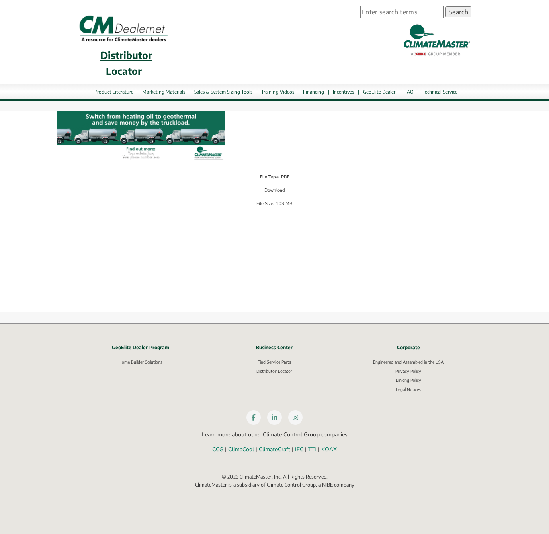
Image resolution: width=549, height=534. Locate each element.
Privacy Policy (408, 371)
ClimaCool (241, 449)
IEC (299, 449)
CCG (217, 449)
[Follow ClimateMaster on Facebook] (253, 417)
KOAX (329, 449)
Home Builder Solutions (140, 361)
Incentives (343, 92)
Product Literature (113, 92)
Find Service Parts (274, 361)
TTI (312, 449)
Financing (313, 92)
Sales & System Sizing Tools (223, 92)
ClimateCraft (274, 449)
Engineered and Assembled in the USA (408, 361)
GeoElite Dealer (379, 92)
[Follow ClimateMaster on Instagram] (295, 417)
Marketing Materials (163, 92)
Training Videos (277, 92)
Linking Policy (408, 380)
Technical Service (439, 92)
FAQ (409, 92)
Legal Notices (408, 389)
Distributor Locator (274, 371)
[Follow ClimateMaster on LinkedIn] (274, 417)
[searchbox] (402, 12)
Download (274, 190)
